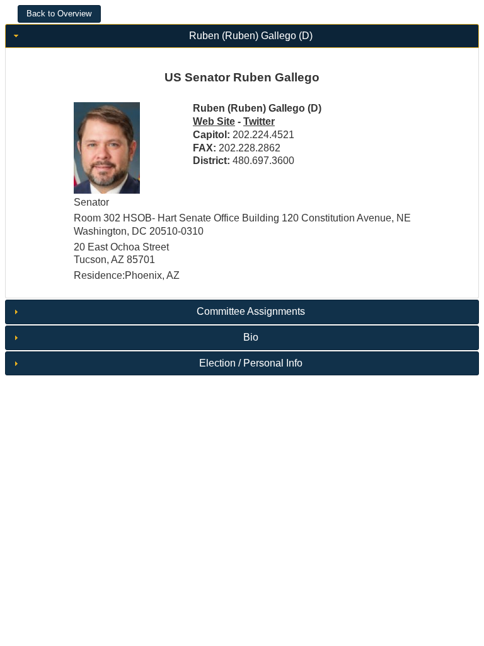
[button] (59, 14)
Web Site (214, 121)
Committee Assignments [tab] (251, 311)
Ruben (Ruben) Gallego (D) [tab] (251, 35)
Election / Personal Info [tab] (250, 363)
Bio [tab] (250, 337)
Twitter (259, 121)
